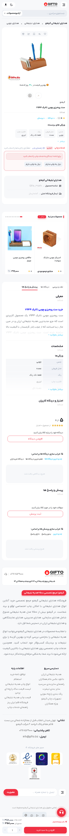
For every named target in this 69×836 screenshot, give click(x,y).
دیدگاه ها (45, 287)
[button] (64, 5)
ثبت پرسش (35, 513)
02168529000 (16, 574)
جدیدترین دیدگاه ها (53, 459)
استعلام (18, 679)
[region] (34, 24)
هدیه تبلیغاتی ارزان (51, 674)
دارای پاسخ (35, 534)
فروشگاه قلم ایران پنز (17, 702)
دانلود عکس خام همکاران (51, 679)
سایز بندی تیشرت (51, 689)
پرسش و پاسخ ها (30, 287)
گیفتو (62, 102)
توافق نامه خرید (18, 674)
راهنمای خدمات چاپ (17, 707)
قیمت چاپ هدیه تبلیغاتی (17, 697)
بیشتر (42, 217)
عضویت (11, 792)
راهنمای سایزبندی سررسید (51, 684)
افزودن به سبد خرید (45, 830)
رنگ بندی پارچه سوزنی (51, 694)
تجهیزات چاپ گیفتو (51, 698)
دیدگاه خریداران (17, 459)
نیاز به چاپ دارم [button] (33, 164)
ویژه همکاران (51, 703)
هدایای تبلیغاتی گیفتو (56, 23)
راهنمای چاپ (37, 148)
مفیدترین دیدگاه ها (34, 459)
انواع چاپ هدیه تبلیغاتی (17, 684)
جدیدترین (57, 534)
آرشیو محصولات (14, 13)
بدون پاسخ (46, 534)
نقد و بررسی (57, 287)
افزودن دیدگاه (35, 438)
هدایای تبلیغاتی (32, 23)
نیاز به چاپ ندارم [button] (53, 164)
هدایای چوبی (13, 23)
